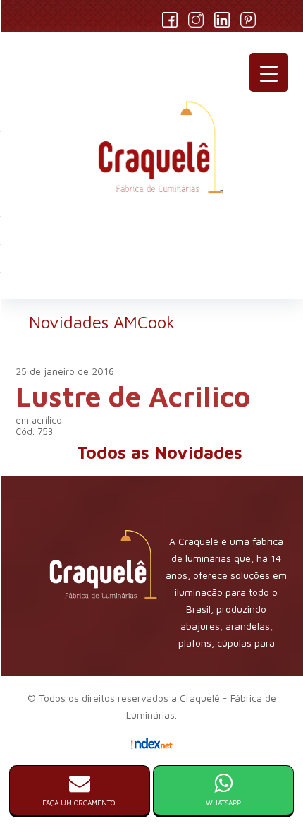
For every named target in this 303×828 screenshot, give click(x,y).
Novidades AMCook (102, 322)
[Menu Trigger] (268, 72)
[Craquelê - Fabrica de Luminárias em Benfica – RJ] (151, 153)
